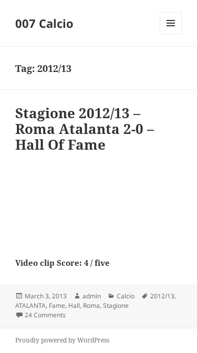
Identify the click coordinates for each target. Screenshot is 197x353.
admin (91, 296)
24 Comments (45, 314)
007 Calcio (44, 23)
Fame (57, 305)
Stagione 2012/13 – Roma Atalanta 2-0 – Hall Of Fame (84, 128)
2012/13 (162, 296)
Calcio (125, 296)
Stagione (116, 305)
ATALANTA (30, 305)
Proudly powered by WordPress (62, 340)
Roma (91, 305)
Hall (74, 305)
